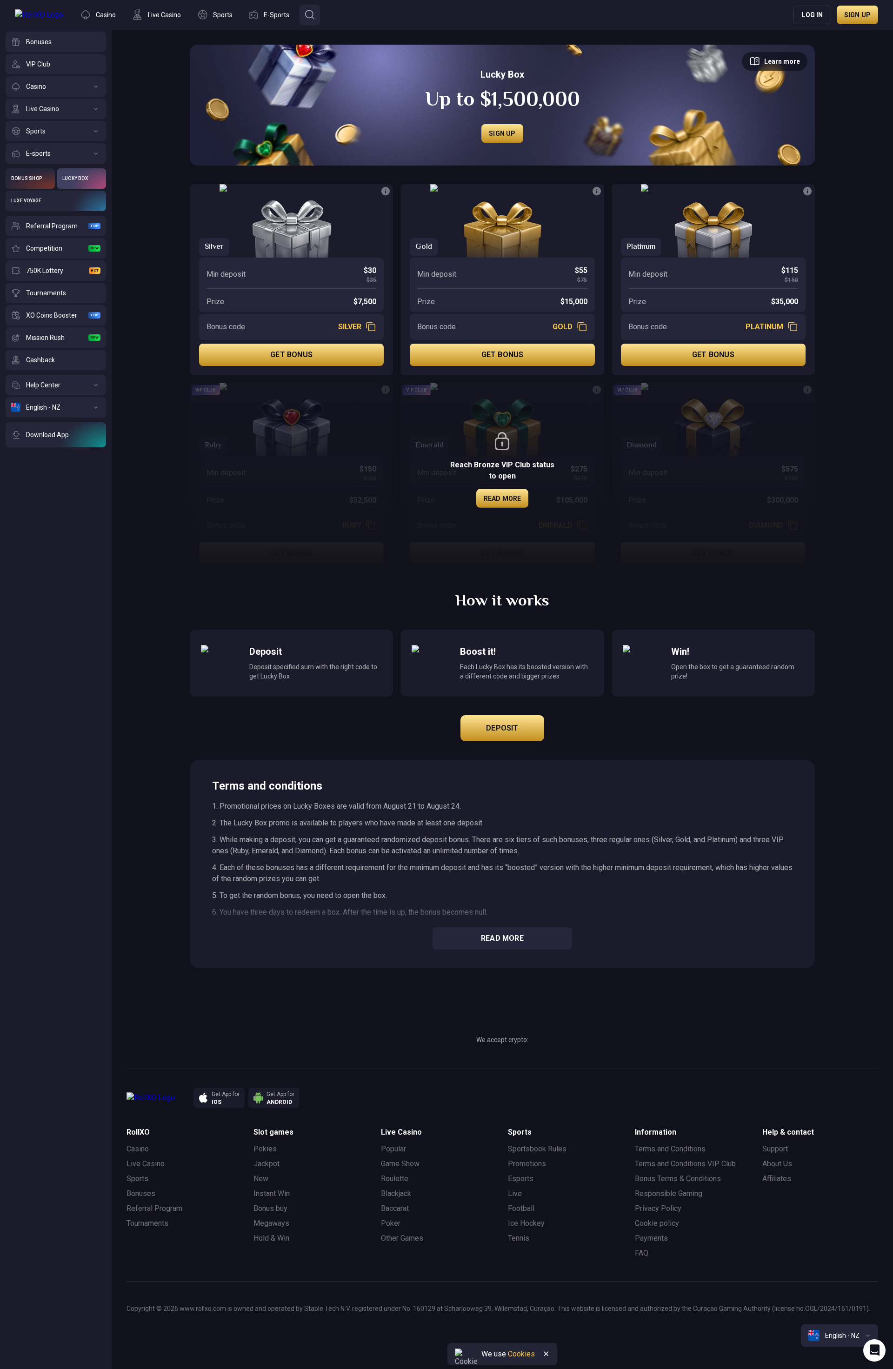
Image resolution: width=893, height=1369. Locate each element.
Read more (502, 498)
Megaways (271, 1223)
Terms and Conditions (670, 1148)
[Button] (310, 15)
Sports (137, 1178)
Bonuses (141, 1193)
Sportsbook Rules (537, 1148)
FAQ (641, 1253)
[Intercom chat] (874, 1350)
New (260, 1178)
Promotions (527, 1163)
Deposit (502, 728)
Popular (393, 1148)
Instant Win (271, 1193)
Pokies (265, 1148)
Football (521, 1208)
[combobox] (839, 1335)
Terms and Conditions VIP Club (685, 1163)
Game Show (400, 1163)
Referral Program (154, 1208)
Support (775, 1148)
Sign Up (502, 133)
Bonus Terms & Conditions (678, 1178)
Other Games (402, 1238)
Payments (651, 1238)
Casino (138, 1148)
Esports (520, 1178)
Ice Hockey (526, 1223)
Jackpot (266, 1163)
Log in (812, 15)
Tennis (518, 1238)
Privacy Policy (658, 1208)
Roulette (394, 1178)
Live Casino (146, 1163)
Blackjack (396, 1193)
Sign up (857, 15)
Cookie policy (657, 1223)
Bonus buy (270, 1208)
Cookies (521, 1353)
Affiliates (776, 1178)
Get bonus (291, 354)
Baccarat (395, 1208)
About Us (777, 1163)
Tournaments (147, 1223)
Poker (390, 1223)
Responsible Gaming (668, 1193)
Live (515, 1193)
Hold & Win (271, 1238)
